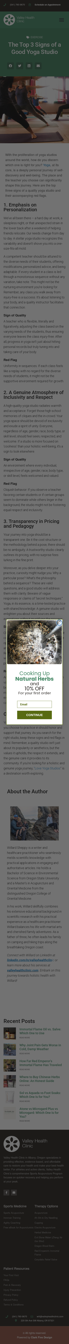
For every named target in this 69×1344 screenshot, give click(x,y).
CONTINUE (34, 715)
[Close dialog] (59, 623)
